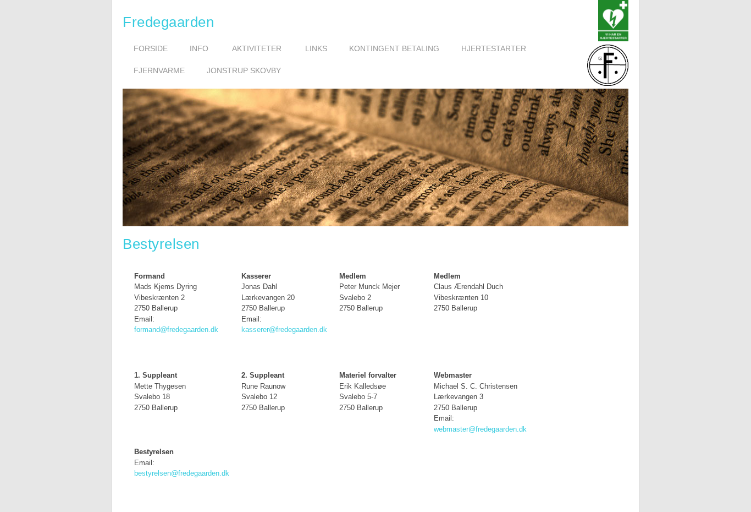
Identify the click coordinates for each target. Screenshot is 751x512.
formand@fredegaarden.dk (176, 329)
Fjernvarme (159, 70)
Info (199, 48)
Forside (151, 48)
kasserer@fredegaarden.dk (284, 329)
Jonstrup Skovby (244, 70)
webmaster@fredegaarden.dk (480, 429)
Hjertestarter (493, 48)
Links (316, 48)
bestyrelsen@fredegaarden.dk (181, 473)
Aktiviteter (256, 48)
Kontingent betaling (394, 48)
